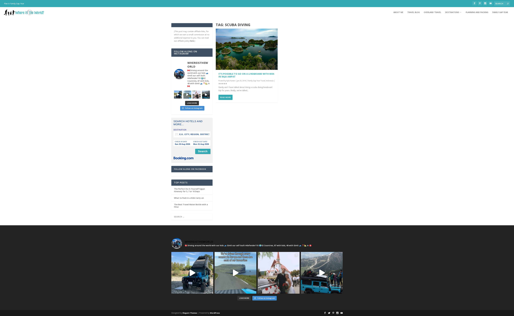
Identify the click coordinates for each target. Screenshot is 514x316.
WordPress (215, 313)
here (192, 41)
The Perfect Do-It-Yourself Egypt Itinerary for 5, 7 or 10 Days (189, 190)
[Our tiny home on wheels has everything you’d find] (178, 95)
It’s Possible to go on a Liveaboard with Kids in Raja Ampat (246, 75)
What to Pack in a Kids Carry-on (189, 198)
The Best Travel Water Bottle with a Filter (191, 205)
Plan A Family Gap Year (14, 3)
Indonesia (269, 81)
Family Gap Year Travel (256, 81)
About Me (398, 12)
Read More (225, 97)
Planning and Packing (477, 12)
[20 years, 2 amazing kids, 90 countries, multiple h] (197, 95)
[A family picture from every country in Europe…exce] (206, 95)
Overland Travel (432, 12)
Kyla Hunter (230, 81)
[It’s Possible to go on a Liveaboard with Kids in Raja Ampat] (247, 49)
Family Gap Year (500, 12)
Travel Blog (413, 12)
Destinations (452, 12)
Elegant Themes (190, 313)
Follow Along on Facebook (190, 169)
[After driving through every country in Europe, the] (187, 95)
